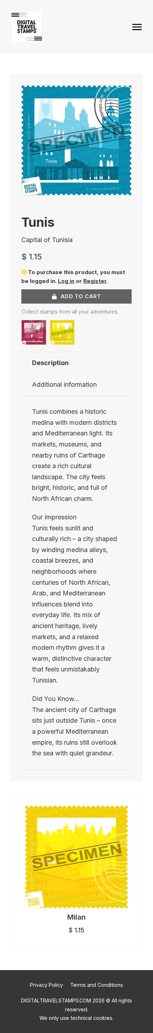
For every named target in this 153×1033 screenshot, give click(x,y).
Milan (76, 917)
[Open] (137, 27)
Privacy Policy (46, 985)
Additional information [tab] (64, 384)
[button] (122, 95)
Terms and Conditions (96, 985)
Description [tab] (50, 362)
